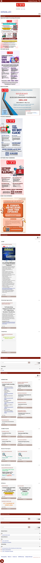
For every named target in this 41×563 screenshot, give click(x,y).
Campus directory (28, 556)
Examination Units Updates (5, 514)
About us (9, 556)
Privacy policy (4, 556)
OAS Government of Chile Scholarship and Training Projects (11, 548)
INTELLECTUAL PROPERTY (22, 439)
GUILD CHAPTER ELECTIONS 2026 (7, 467)
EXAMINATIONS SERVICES (22, 402)
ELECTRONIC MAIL (21, 431)
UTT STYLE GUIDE (21, 485)
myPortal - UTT (6, 12)
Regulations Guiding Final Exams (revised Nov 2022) (23, 383)
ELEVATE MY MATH (5, 485)
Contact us (15, 556)
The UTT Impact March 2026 (22, 451)
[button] (29, 362)
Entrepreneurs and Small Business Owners (7, 335)
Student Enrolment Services (5, 522)
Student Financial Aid (4, 357)
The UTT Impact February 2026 (7, 451)
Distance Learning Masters (6, 549)
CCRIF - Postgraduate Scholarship (7, 551)
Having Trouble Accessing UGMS (7, 382)
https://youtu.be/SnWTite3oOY (8, 408)
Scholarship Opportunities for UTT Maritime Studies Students (7, 303)
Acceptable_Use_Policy (5, 431)
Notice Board (3, 16)
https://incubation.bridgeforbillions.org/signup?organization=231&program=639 (8, 288)
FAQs (3, 370)
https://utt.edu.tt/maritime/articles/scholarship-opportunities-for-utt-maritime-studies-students (8, 323)
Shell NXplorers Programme (6, 542)
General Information (4, 234)
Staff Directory (21, 556)
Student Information (4, 372)
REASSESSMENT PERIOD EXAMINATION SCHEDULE (22, 411)
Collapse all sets (37, 238)
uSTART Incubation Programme (7, 244)
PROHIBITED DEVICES (5, 419)
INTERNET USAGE (5, 439)
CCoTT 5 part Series (5, 540)
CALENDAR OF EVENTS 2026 (6, 501)
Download (11, 296)
